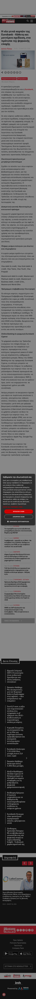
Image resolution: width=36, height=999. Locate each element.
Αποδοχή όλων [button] (18, 511)
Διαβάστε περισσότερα (18, 504)
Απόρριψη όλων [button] (18, 517)
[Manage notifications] (4, 994)
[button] (18, 507)
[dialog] (18, 499)
